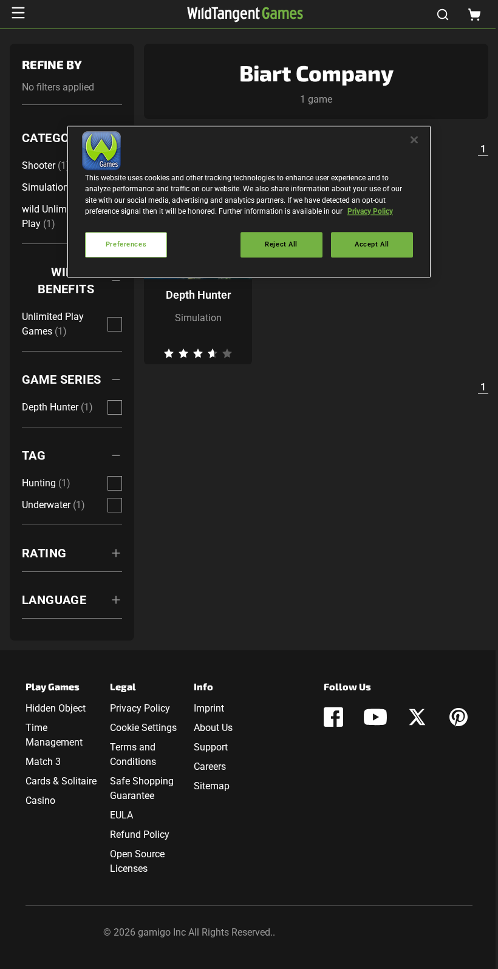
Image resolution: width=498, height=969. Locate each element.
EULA (121, 815)
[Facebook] (333, 717)
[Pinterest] (458, 717)
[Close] (414, 140)
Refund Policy (139, 834)
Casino (40, 800)
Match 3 (43, 761)
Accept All (372, 244)
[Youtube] (375, 717)
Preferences (126, 244)
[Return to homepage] (245, 14)
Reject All (281, 244)
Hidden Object (56, 708)
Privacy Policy (140, 708)
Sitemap (212, 786)
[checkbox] (114, 324)
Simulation (198, 318)
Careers (210, 766)
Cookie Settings (143, 727)
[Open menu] (18, 12)
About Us (213, 727)
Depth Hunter (198, 294)
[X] (417, 717)
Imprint (209, 708)
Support (211, 747)
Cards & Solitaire (61, 781)
